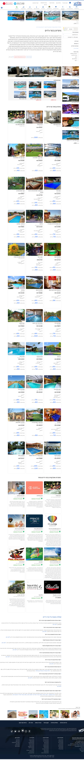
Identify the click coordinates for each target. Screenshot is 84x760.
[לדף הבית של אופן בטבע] (34, 560)
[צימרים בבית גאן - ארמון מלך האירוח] (16, 454)
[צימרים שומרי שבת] (54, 717)
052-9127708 (39, 195)
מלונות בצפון (17, 746)
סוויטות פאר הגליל (21, 389)
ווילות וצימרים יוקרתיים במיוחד (43, 670)
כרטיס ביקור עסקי (23, 722)
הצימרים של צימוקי (39, 290)
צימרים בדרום (60, 742)
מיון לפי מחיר (29, 57)
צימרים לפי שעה (31, 747)
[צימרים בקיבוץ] (23, 7)
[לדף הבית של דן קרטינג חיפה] (16, 560)
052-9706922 (39, 359)
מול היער (41, 224)
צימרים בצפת (46, 747)
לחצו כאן (55, 624)
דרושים (82, 751)
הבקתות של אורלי (57, 455)
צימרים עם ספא (22, 719)
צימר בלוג (31, 722)
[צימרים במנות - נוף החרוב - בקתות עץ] (16, 222)
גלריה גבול (41, 595)
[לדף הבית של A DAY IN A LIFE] (34, 494)
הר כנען (78, 141)
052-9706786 (21, 160)
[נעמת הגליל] (52, 189)
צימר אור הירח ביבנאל (38, 21)
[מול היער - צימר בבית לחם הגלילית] (34, 222)
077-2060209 (58, 597)
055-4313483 (58, 392)
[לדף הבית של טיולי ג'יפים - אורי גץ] (16, 593)
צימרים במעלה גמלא (45, 752)
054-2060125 (39, 425)
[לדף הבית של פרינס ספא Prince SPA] (34, 527)
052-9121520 (39, 226)
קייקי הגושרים (58, 495)
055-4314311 (21, 458)
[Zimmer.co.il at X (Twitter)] (15, 730)
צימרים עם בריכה (70, 8)
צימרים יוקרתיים (55, 8)
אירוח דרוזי (43, 8)
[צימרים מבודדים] (33, 717)
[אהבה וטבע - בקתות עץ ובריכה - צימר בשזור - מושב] (34, 421)
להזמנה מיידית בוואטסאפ (36, 498)
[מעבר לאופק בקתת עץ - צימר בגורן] (16, 189)
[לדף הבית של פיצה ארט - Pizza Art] (52, 593)
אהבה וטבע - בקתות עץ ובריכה (37, 422)
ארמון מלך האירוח (21, 455)
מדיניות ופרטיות (63, 722)
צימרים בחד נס (46, 741)
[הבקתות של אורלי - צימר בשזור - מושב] (52, 454)
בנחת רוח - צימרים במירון (20, 422)
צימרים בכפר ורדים (39, 27)
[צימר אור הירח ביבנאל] (34, 11)
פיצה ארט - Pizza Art (57, 595)
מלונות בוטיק (17, 745)
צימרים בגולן (61, 747)
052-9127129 (58, 260)
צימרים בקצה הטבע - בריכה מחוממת (73, 140)
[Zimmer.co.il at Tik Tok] (12, 730)
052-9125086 (58, 425)
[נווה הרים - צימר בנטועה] (16, 288)
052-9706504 (21, 326)
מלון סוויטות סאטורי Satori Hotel (55, 290)
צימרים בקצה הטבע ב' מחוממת (35, 98)
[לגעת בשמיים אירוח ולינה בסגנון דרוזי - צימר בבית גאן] (52, 222)
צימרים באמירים (46, 740)
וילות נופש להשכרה (62, 9)
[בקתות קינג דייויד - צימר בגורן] (52, 321)
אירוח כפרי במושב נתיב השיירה (19, 257)
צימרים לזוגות (52, 3)
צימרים (60, 27)
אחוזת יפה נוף (58, 157)
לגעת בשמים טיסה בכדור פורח (55, 562)
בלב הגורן (59, 356)
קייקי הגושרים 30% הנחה (20, 124)
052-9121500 (21, 425)
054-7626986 (39, 293)
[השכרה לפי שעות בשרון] (70, 113)
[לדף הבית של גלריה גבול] (34, 593)
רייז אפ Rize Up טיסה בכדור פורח (55, 528)
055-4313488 (39, 326)
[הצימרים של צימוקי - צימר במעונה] (34, 288)
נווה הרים (22, 290)
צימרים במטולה (46, 745)
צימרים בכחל (46, 743)
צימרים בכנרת (60, 746)
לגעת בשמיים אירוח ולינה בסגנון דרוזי (54, 224)
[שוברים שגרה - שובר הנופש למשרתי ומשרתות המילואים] (49, 7)
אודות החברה (81, 749)
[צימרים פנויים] (76, 7)
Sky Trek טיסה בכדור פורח (19, 528)
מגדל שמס (77, 90)
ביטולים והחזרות (54, 722)
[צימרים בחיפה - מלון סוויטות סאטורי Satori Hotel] (52, 288)
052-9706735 (39, 160)
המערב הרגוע (40, 257)
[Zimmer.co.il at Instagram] (26, 730)
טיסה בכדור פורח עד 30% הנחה (34, 694)
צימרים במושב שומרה (57, 124)
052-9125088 (58, 226)
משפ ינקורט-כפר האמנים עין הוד (18, 157)
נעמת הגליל (58, 190)
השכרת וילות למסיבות (16, 742)
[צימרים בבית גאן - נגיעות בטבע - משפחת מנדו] (34, 156)
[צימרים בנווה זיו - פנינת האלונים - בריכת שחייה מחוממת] (34, 454)
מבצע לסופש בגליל (76, 127)
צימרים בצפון (58, 3)
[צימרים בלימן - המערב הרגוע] (34, 255)
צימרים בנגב (61, 743)
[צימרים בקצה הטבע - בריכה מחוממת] (70, 139)
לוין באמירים (22, 21)
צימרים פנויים (76, 8)
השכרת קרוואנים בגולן (75, 102)
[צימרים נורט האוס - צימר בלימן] (52, 255)
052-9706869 (39, 458)
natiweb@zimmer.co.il (79, 746)
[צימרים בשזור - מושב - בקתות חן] (52, 421)
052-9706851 (21, 226)
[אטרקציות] (17, 7)
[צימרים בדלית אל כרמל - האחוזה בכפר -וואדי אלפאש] (34, 321)
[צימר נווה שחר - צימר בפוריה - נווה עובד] (16, 354)
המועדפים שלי (65, 3)
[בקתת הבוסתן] (16, 321)
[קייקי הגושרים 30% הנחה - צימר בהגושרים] (16, 123)
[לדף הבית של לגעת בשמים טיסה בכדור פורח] (52, 560)
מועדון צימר (82, 750)
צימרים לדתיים (30, 8)
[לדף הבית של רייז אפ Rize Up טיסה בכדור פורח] (52, 527)
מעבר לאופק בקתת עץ (20, 190)
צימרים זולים (32, 741)
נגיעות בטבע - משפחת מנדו (38, 157)
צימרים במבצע (31, 740)
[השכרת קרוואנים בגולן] (70, 101)
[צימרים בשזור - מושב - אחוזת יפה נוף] (52, 156)
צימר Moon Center (22, 98)
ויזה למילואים (49, 8)
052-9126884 (58, 160)
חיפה (78, 77)
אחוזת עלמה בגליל (57, 389)
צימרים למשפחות (44, 2)
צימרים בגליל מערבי (47, 27)
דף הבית (82, 747)
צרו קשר (45, 4)
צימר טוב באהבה (40, 356)
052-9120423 (21, 359)
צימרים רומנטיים (65, 719)
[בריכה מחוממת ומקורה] (52, 11)
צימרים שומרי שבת (54, 719)
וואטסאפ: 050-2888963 (79, 742)
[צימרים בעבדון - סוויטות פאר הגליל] (16, 388)
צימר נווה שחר (22, 356)
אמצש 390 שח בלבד (75, 76)
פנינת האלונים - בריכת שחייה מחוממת (36, 455)
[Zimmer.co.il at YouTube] (22, 729)
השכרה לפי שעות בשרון (75, 114)
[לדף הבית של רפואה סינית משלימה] (16, 494)
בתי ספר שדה (31, 751)
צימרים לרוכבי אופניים (30, 750)
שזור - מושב (77, 128)
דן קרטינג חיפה (21, 562)
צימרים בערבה (60, 745)
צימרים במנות (46, 751)
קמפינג (33, 749)
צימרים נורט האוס (57, 257)
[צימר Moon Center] (70, 88)
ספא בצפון (18, 743)
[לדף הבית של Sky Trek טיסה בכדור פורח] (16, 527)
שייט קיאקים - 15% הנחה (49, 694)
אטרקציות (16, 8)
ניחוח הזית (41, 389)
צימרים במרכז (60, 741)
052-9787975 (58, 458)
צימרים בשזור (46, 742)
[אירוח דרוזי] (43, 7)
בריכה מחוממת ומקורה (56, 21)
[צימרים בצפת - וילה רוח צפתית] (34, 123)
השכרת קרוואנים (35, 3)
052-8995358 (58, 359)
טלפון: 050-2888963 (80, 741)
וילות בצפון (18, 741)
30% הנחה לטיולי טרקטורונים (20, 694)
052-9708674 (58, 326)
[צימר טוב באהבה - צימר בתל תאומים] (34, 354)
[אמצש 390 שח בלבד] (70, 75)
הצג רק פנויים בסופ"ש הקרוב (20, 57)
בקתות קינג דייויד (57, 323)
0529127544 (40, 260)
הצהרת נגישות (38, 722)
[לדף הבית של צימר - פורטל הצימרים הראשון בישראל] (81, 731)
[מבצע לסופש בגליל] (70, 126)
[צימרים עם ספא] (22, 717)
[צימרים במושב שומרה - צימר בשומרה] (52, 123)
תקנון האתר (46, 722)
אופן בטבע (41, 562)
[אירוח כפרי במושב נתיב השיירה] (16, 255)
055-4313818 (21, 392)
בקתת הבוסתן (21, 323)
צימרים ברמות (46, 750)
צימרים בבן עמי (46, 746)
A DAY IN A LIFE (40, 495)
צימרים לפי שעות (36, 8)
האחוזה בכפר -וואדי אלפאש (38, 323)
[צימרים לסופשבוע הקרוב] (6, 4)
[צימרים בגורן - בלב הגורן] (52, 354)
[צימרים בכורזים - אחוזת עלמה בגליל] (52, 388)
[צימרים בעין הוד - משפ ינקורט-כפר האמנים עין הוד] (16, 156)
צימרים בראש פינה (45, 749)
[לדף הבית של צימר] (77, 5)
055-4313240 (58, 293)
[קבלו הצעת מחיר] (18, 4)
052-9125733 (58, 193)
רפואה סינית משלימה (20, 495)
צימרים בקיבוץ (23, 8)
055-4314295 (21, 293)
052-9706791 (39, 127)
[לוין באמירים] (16, 11)
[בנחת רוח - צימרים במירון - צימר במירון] (16, 421)
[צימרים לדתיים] (30, 7)
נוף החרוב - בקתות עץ (20, 224)
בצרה (78, 115)
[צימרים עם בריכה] (70, 7)
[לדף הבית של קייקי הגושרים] (52, 494)
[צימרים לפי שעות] (36, 7)
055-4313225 (39, 392)
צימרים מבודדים (33, 719)
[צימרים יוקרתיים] (56, 7)
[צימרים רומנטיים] (64, 717)
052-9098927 (21, 193)
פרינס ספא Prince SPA (38, 528)
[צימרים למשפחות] (75, 717)
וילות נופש (18, 740)
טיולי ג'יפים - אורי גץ (21, 595)
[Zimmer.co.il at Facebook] (29, 730)
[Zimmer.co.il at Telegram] (19, 730)
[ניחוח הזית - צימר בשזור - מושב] (34, 388)
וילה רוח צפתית (40, 124)
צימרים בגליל (61, 749)
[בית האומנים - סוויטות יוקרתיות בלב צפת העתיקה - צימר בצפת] (34, 189)
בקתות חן (59, 422)
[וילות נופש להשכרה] (63, 7)
